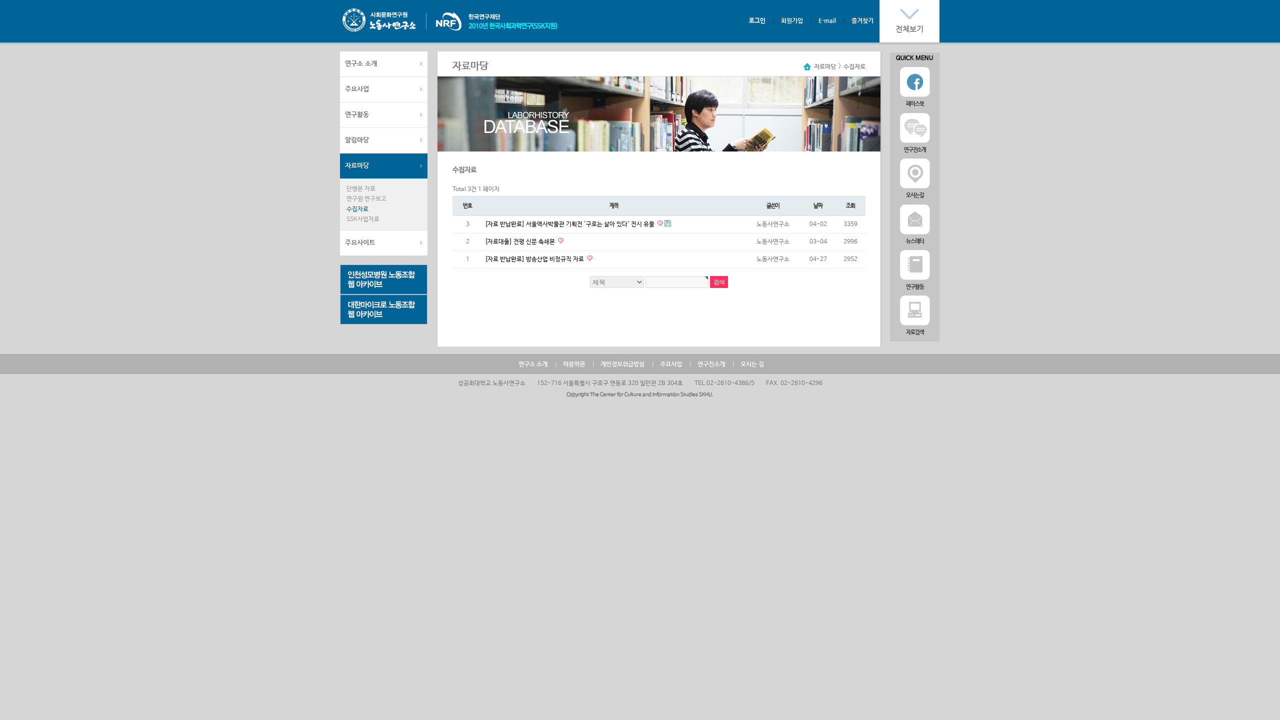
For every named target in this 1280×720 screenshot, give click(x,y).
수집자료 (357, 209)
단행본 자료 (361, 189)
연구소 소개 (361, 63)
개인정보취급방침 (622, 364)
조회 (850, 205)
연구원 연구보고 (366, 199)
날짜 (818, 205)
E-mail (827, 20)
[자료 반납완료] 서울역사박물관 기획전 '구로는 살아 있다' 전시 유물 (570, 224)
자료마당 (357, 165)
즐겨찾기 (863, 20)
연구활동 (357, 114)
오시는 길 (752, 364)
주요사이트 (360, 242)
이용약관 (574, 364)
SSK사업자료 (363, 219)
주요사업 (357, 88)
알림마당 (357, 140)
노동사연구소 (379, 20)
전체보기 (910, 28)
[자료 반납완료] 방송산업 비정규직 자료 (535, 259)
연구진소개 (711, 364)
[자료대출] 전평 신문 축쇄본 (520, 242)
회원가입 (792, 20)
